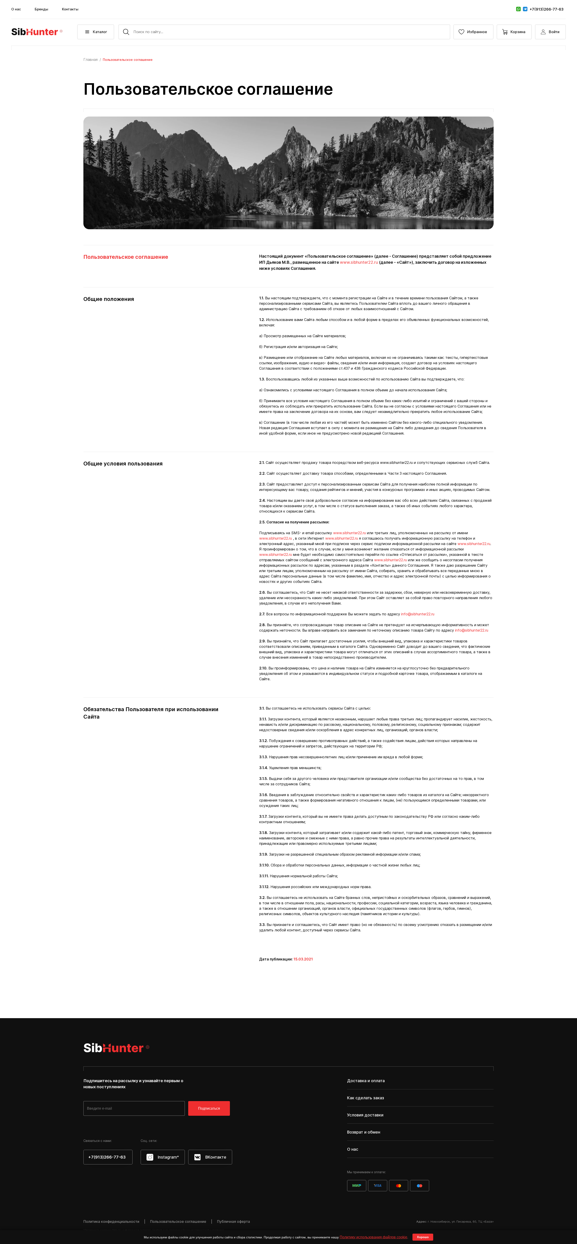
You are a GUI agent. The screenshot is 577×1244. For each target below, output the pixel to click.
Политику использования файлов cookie (373, 1237)
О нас (16, 9)
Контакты (70, 9)
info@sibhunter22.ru (417, 614)
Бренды (41, 9)
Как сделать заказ (365, 1097)
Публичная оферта (233, 1221)
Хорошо (423, 1237)
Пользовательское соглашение (178, 1221)
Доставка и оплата (366, 1080)
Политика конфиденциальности (111, 1221)
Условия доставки (365, 1115)
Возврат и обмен (363, 1132)
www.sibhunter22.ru (359, 262)
